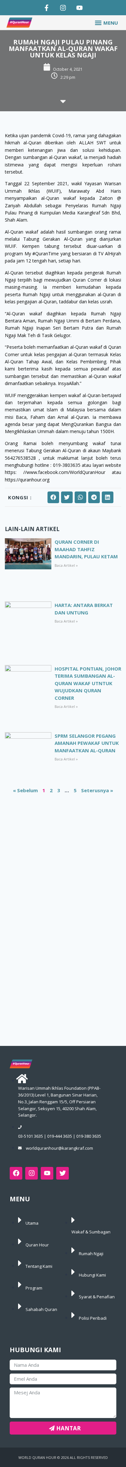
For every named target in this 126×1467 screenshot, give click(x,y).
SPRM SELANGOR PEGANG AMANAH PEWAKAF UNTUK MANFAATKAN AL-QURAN (87, 743)
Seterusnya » (97, 790)
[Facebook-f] (46, 8)
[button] (106, 22)
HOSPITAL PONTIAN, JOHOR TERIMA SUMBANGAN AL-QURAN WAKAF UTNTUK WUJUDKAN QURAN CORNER (88, 683)
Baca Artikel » (66, 565)
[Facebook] (16, 1173)
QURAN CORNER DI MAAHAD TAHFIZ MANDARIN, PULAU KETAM (86, 549)
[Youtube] (79, 8)
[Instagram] (63, 8)
